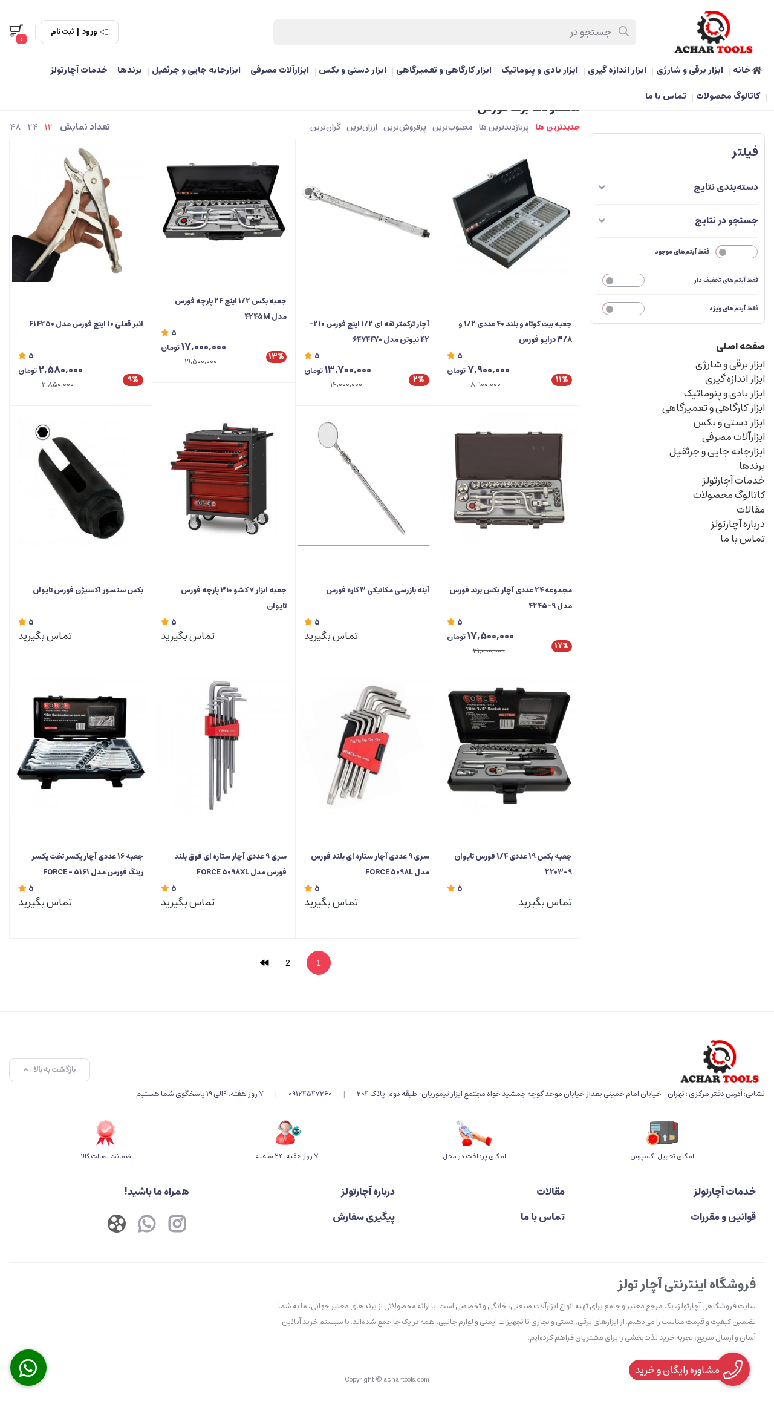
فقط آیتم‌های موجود (682, 251)
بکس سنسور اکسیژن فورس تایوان (88, 590)
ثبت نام (62, 32)
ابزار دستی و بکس (352, 70)
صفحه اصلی (740, 346)
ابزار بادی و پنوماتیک (539, 70)
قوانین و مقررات (723, 1216)
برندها (129, 70)
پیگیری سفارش (364, 1216)
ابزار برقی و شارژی (689, 70)
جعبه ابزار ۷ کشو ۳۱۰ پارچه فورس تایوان (233, 598)
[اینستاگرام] (177, 1225)
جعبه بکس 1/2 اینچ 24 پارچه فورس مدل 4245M (230, 309)
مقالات (751, 509)
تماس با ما (665, 96)
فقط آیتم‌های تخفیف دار (726, 280)
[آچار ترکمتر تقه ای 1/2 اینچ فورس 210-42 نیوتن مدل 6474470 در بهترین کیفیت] (366, 212)
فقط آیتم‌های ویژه (733, 308)
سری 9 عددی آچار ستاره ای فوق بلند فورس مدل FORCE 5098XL (230, 864)
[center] (624, 32)
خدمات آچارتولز (79, 70)
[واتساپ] (147, 1225)
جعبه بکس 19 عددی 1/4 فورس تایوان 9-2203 (513, 864)
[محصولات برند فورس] (449, 1061)
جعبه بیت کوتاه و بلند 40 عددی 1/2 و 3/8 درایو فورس (515, 332)
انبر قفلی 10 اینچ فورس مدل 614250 (86, 324)
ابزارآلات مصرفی (279, 70)
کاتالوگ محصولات (728, 96)
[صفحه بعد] (264, 963)
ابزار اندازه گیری (617, 70)
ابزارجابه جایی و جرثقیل (196, 70)
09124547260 (310, 1093)
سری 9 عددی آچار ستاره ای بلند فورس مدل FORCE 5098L (370, 864)
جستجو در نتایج (726, 220)
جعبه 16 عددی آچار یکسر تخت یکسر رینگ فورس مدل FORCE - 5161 (87, 864)
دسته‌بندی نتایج (726, 187)
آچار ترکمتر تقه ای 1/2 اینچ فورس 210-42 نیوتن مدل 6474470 (369, 332)
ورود (89, 32)
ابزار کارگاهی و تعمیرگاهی (444, 70)
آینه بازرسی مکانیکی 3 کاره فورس (377, 590)
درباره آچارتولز (738, 524)
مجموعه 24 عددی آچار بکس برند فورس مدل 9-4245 (510, 598)
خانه (742, 70)
